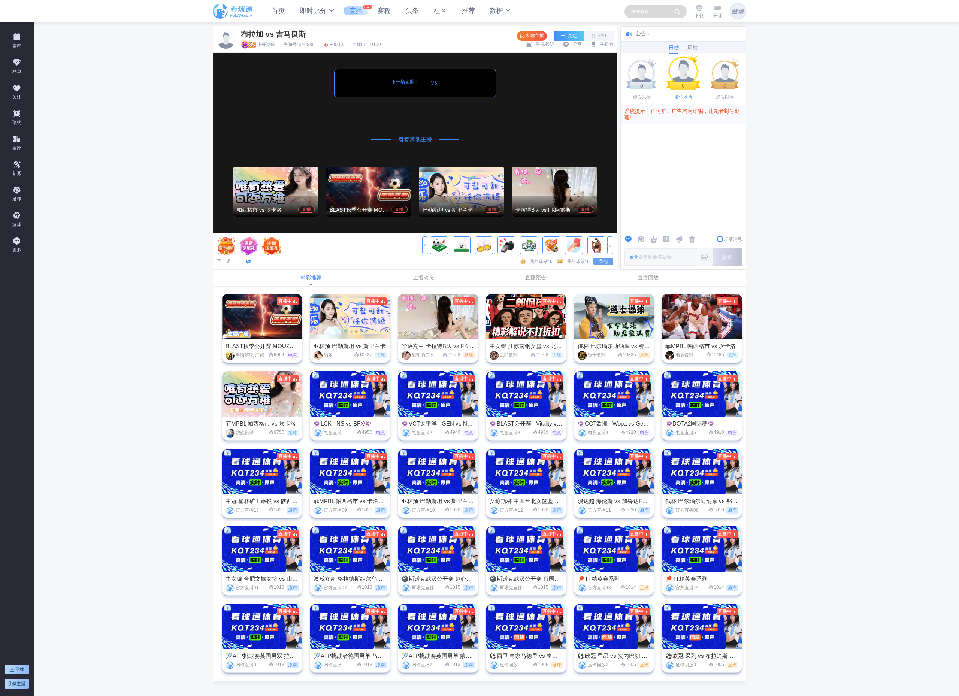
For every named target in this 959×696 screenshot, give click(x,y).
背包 (603, 261)
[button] (425, 245)
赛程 (384, 11)
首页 (278, 11)
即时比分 (313, 11)
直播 (356, 11)
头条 (412, 11)
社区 (440, 11)
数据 (496, 11)
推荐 (468, 11)
